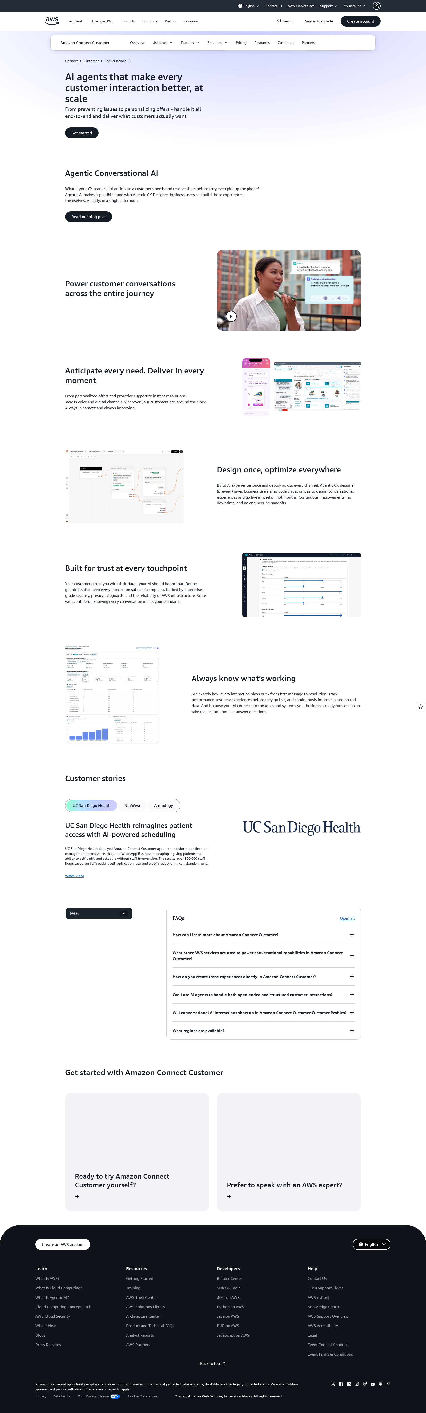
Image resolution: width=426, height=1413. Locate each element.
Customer (91, 61)
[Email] (388, 1384)
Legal (312, 1335)
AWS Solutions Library (145, 1306)
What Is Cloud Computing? (59, 1287)
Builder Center (229, 1278)
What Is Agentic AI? (52, 1297)
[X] (333, 1384)
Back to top (210, 1363)
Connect (71, 61)
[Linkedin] (349, 1384)
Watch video (74, 876)
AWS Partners (138, 1344)
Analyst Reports (140, 1335)
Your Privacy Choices (93, 1396)
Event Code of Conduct (328, 1344)
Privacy (41, 1396)
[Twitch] (365, 1384)
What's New (46, 1325)
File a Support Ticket (325, 1287)
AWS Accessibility (323, 1325)
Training (133, 1287)
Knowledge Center (324, 1306)
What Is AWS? (47, 1278)
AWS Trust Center (141, 1297)
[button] (102, 21)
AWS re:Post (318, 1297)
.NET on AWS (228, 1297)
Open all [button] (347, 918)
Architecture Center (143, 1316)
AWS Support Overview (328, 1316)
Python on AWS (230, 1306)
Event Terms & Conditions (330, 1354)
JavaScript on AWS (233, 1335)
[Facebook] (341, 1384)
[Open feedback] (420, 706)
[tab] (91, 805)
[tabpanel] (213, 850)
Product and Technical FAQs (150, 1325)
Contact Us (317, 1278)
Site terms (62, 1396)
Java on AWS (228, 1316)
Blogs (40, 1335)
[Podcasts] (381, 1384)
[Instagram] (357, 1384)
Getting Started (139, 1278)
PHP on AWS (228, 1325)
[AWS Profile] (377, 6)
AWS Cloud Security (53, 1316)
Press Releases (48, 1344)
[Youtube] (373, 1384)
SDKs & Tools (228, 1287)
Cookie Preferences (142, 1396)
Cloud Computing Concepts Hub (63, 1306)
